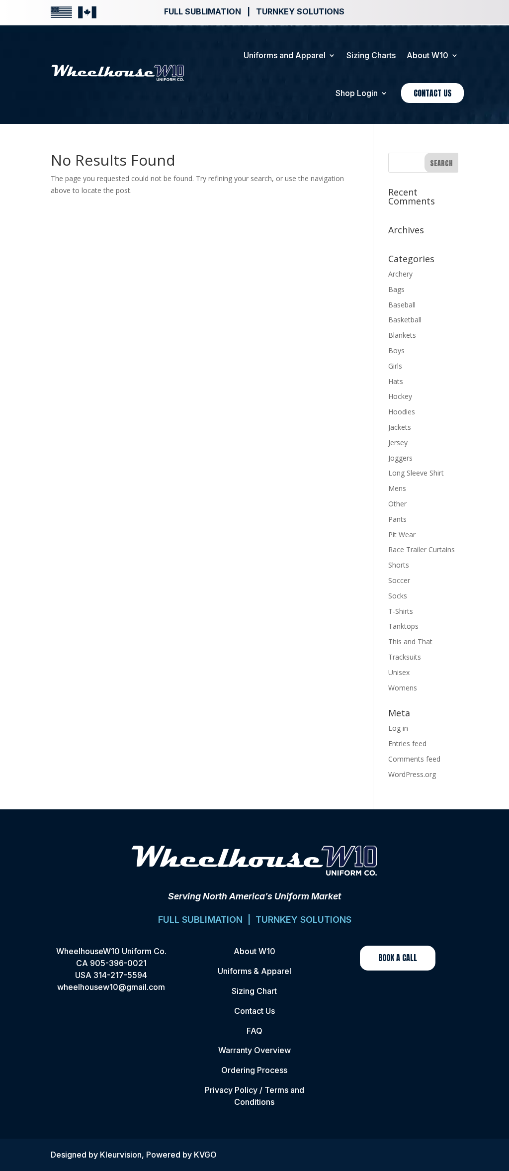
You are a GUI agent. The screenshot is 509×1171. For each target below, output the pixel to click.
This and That (410, 641)
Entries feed (407, 743)
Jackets (399, 427)
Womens (402, 687)
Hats (395, 381)
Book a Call (397, 958)
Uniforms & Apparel (254, 971)
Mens (397, 488)
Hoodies (401, 411)
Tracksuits (404, 657)
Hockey (400, 396)
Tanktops (403, 626)
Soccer (399, 580)
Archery (400, 274)
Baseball (402, 304)
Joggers (400, 458)
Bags (396, 289)
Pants (397, 519)
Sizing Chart (254, 991)
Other (397, 503)
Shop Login (357, 93)
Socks (397, 595)
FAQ (254, 1031)
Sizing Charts (371, 55)
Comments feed (414, 759)
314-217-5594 (120, 975)
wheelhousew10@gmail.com (111, 987)
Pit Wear (402, 534)
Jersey (398, 442)
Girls (395, 366)
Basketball (405, 319)
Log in (398, 728)
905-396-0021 (118, 963)
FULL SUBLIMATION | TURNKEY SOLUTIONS (254, 919)
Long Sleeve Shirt (416, 473)
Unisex (399, 672)
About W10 (427, 55)
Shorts (398, 565)
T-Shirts (400, 611)
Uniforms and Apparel (285, 55)
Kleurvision (121, 1155)
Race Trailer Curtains (421, 549)
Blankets (402, 335)
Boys (396, 350)
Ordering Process (254, 1070)
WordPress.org (412, 774)
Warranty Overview (254, 1050)
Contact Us (432, 93)
